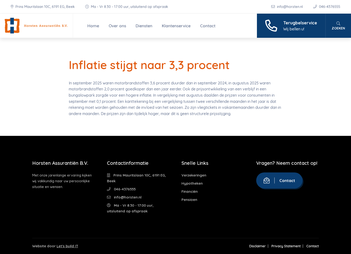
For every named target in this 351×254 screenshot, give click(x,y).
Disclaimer (257, 246)
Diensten (144, 25)
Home (93, 25)
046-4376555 (329, 6)
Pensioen (189, 199)
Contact (207, 25)
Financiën (189, 191)
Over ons (117, 25)
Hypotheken (192, 183)
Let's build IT (67, 246)
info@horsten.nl (290, 6)
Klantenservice (176, 25)
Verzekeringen (193, 175)
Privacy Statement (286, 246)
